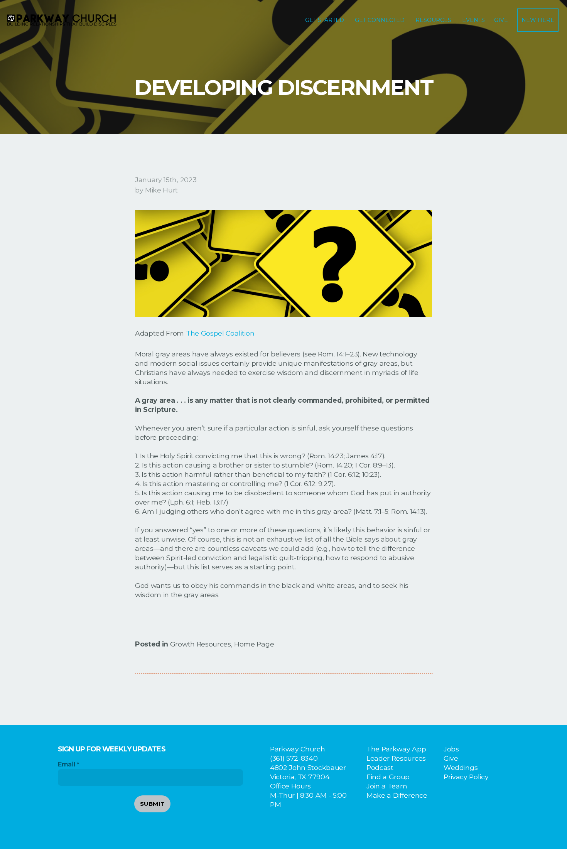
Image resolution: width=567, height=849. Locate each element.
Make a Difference (396, 795)
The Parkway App (396, 749)
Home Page (254, 644)
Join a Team (386, 786)
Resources (434, 20)
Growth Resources (200, 644)
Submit (152, 803)
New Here (537, 20)
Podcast (379, 767)
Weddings (461, 767)
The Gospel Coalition (220, 333)
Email (66, 764)
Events (473, 20)
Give (501, 20)
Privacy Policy (466, 777)
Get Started (325, 20)
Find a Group (388, 777)
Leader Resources (396, 758)
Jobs (451, 749)
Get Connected (380, 20)
